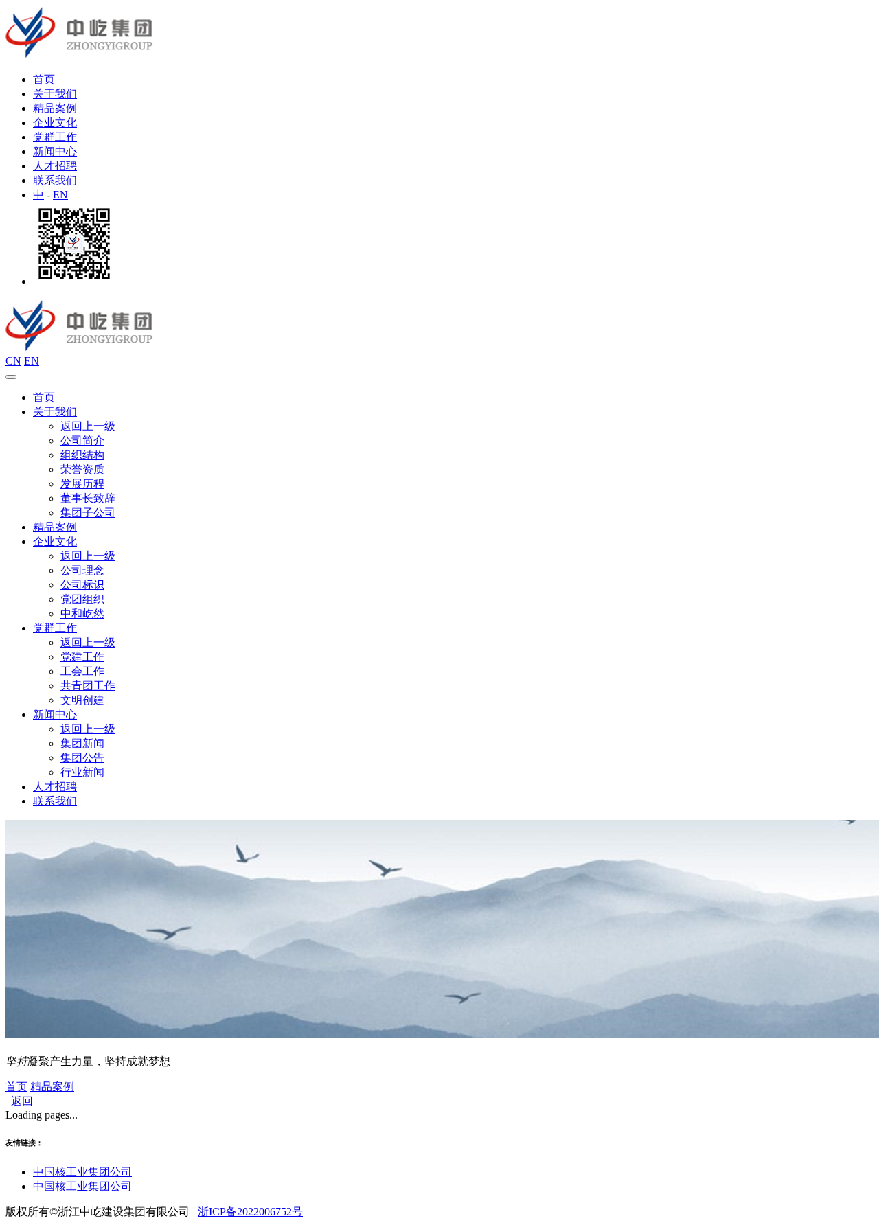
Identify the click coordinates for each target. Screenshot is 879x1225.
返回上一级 (87, 426)
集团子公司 (87, 512)
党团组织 (82, 599)
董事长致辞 (87, 498)
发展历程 (82, 484)
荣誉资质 (82, 469)
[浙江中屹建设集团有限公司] (80, 55)
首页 (44, 79)
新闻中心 (55, 151)
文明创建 (82, 700)
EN (60, 195)
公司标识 (82, 585)
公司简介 (82, 440)
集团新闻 (82, 743)
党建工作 (82, 657)
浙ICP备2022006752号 (250, 1211)
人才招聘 (55, 166)
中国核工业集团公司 (82, 1172)
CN (13, 361)
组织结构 (82, 455)
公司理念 (82, 570)
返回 (19, 1101)
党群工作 (55, 137)
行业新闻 (82, 772)
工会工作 (82, 671)
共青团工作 (87, 685)
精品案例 (55, 108)
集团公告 (82, 758)
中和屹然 (82, 613)
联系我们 (55, 180)
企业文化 (55, 122)
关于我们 (55, 94)
